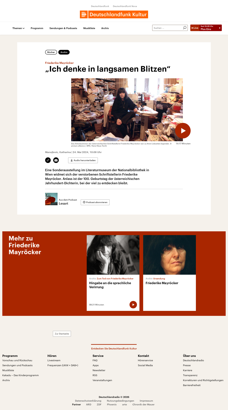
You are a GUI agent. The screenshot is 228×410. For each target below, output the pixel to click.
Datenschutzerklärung (88, 400)
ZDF (99, 404)
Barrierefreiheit (192, 385)
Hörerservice (145, 360)
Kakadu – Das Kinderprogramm (20, 375)
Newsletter (99, 370)
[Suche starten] (185, 28)
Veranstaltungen (102, 380)
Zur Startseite (62, 333)
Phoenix (112, 404)
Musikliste (89, 28)
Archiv (105, 28)
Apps (96, 365)
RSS (95, 375)
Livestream (53, 360)
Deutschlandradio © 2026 (114, 396)
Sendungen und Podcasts (17, 365)
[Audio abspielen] (183, 130)
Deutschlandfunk (100, 6)
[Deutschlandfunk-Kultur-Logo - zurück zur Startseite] (114, 14)
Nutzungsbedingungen (120, 400)
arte (124, 404)
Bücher (51, 52)
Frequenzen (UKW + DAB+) (62, 365)
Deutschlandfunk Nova (125, 6)
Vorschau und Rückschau (17, 360)
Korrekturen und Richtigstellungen (203, 380)
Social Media (145, 365)
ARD (88, 404)
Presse (187, 365)
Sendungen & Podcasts (63, 28)
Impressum (146, 400)
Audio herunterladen (85, 160)
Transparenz (190, 375)
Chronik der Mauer (143, 404)
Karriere (187, 370)
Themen (17, 28)
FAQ (95, 360)
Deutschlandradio (193, 360)
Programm (37, 28)
